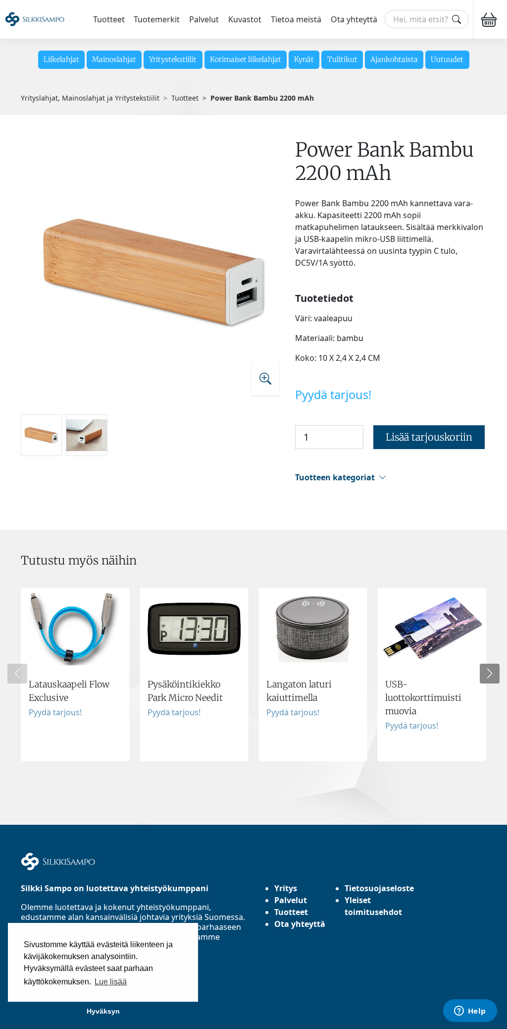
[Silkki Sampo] (34, 19)
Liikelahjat (61, 59)
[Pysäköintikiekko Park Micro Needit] (194, 674)
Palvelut (204, 19)
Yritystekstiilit (173, 59)
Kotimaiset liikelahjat (245, 59)
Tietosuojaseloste (379, 888)
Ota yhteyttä (354, 19)
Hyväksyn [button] (103, 1011)
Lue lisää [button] (111, 981)
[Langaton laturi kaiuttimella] (312, 674)
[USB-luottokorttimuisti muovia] (431, 674)
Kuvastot (244, 19)
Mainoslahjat (114, 59)
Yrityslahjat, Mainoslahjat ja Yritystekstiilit (90, 98)
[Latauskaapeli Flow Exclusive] (75, 674)
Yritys (285, 888)
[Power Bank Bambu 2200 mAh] (154, 272)
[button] (390, 477)
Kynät (304, 59)
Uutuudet (447, 59)
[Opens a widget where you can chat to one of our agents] (470, 1011)
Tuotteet (109, 19)
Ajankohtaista (394, 59)
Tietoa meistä (296, 19)
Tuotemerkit (157, 19)
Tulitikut (342, 59)
